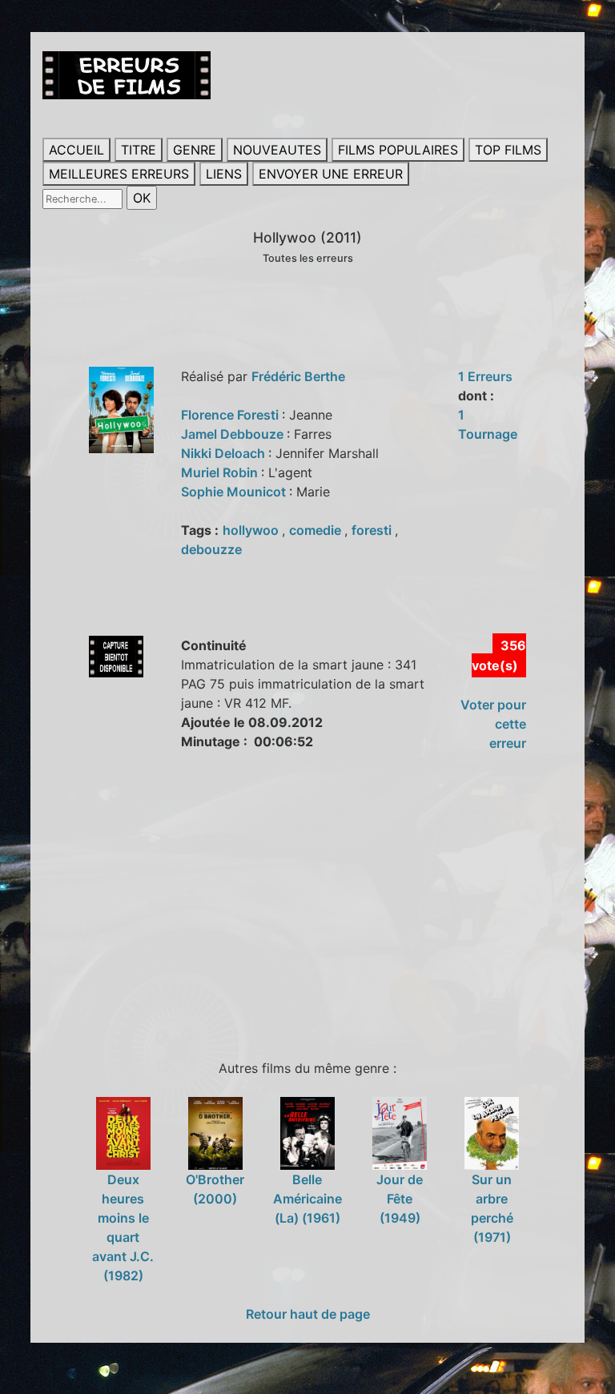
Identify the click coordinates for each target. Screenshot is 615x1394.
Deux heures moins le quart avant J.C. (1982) (123, 1227)
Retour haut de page (308, 1314)
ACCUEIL (76, 150)
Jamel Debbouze (234, 434)
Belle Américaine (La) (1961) (307, 1198)
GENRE (194, 150)
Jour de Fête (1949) (399, 1198)
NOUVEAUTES (277, 150)
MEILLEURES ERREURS (119, 174)
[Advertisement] (328, 903)
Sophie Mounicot (235, 492)
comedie (316, 530)
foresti (373, 530)
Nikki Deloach (224, 453)
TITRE (138, 150)
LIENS (224, 174)
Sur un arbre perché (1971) (492, 1208)
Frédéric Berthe (298, 376)
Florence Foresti (231, 415)
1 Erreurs (485, 376)
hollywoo (252, 530)
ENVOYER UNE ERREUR (331, 174)
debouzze (211, 549)
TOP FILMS (508, 150)
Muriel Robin (221, 472)
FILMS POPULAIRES (398, 150)
